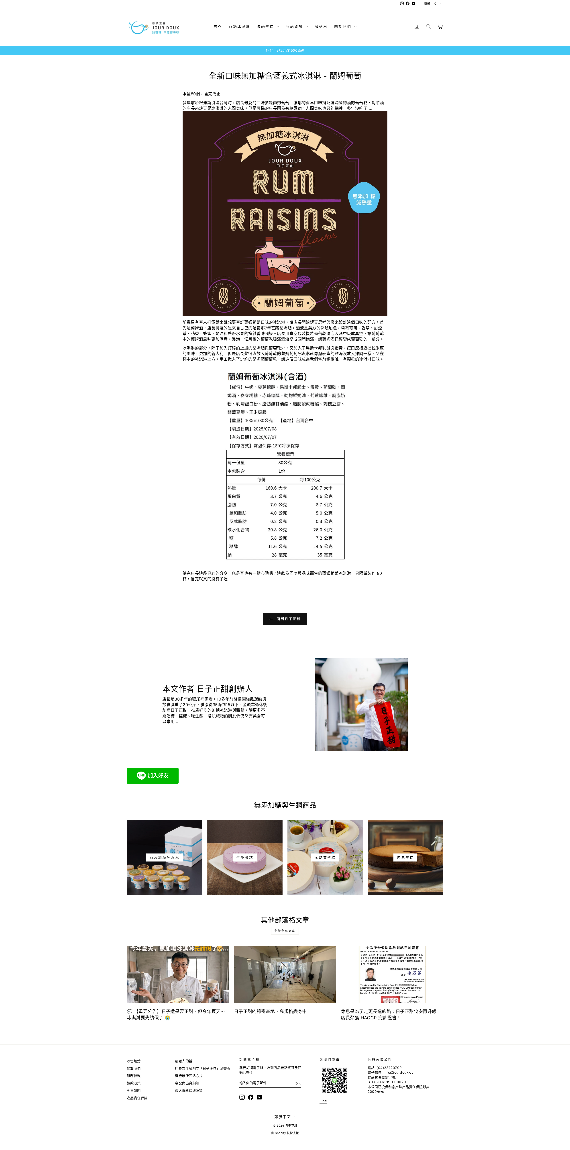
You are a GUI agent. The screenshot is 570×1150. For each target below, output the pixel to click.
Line (323, 1101)
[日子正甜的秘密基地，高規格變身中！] (285, 974)
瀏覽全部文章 (285, 931)
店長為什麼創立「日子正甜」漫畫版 (202, 1068)
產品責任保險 (137, 1098)
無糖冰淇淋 (239, 26)
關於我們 (343, 26)
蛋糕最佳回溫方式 (189, 1076)
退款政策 (134, 1083)
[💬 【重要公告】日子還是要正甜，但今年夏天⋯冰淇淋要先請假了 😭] (178, 974)
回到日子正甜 (288, 619)
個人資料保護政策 (189, 1091)
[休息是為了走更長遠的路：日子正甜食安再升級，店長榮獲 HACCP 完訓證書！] (392, 974)
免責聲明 (134, 1091)
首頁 (218, 26)
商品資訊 (295, 26)
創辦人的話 (183, 1061)
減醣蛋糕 (266, 26)
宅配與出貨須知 (187, 1083)
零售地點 (134, 1061)
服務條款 (134, 1076)
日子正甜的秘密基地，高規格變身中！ (272, 1011)
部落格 (321, 26)
